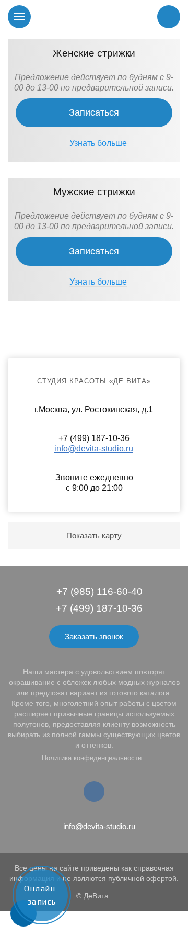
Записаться (94, 112)
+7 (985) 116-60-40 (99, 591)
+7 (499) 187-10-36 (99, 608)
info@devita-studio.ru (93, 448)
